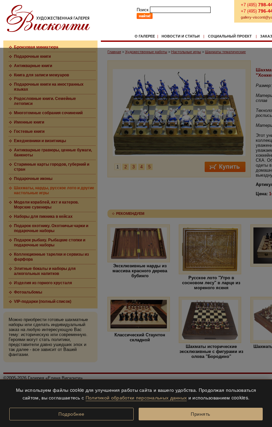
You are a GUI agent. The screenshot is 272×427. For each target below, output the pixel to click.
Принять (200, 414)
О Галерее (145, 36)
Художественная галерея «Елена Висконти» (48, 18)
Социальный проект (230, 36)
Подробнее (71, 414)
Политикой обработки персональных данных (136, 397)
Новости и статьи (181, 36)
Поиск (143, 9)
